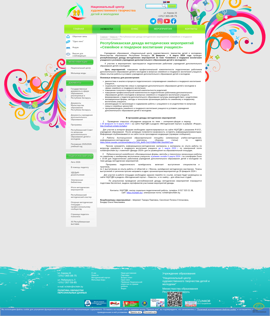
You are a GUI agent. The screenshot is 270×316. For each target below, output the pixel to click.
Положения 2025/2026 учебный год (81, 145)
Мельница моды (78, 73)
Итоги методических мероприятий (80, 188)
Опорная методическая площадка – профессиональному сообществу (82, 205)
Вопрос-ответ (126, 277)
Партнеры (125, 275)
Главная (78, 29)
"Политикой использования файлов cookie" (217, 309)
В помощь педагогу (80, 167)
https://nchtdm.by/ (135, 192)
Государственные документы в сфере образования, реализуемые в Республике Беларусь (81, 93)
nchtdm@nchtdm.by (73, 286)
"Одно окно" (78, 41)
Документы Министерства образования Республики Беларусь (81, 106)
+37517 (167, 16)
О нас (134, 29)
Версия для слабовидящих (79, 54)
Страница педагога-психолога (80, 215)
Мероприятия (163, 29)
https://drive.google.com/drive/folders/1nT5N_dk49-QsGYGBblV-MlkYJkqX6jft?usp (136, 142)
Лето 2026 (75, 162)
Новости (107, 29)
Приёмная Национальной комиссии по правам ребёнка (131, 284)
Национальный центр (81, 68)
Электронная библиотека (77, 181)
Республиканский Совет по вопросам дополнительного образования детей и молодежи (82, 134)
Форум (75, 47)
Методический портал (100, 277)
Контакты (191, 29)
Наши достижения (128, 273)
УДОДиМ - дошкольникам (77, 173)
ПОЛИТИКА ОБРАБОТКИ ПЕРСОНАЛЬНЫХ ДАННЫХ (72, 291)
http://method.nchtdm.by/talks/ (113, 126)
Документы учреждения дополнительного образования (82, 117)
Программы (76, 125)
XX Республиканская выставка (80, 223)
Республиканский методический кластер (81, 196)
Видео (123, 288)
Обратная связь (79, 36)
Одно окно (125, 280)
